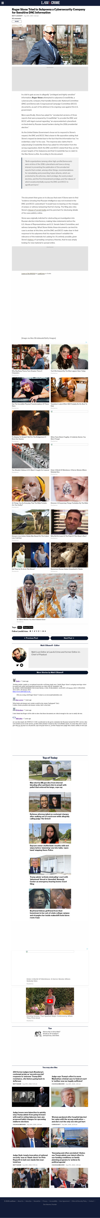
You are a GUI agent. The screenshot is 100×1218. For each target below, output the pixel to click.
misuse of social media (37, 210)
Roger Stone (28, 627)
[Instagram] (37, 631)
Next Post (68, 638)
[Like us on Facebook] (32, 631)
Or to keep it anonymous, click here (51, 1034)
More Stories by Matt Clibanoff (50, 672)
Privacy (45, 1201)
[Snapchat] (43, 631)
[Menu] (2, 3)
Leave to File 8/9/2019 (28, 273)
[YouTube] (30, 631)
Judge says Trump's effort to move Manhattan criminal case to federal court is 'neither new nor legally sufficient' (69, 1078)
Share (17, 21)
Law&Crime (41, 273)
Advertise (28, 1201)
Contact (91, 1201)
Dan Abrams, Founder (50, 1204)
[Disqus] (50, 702)
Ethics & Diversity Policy (79, 1201)
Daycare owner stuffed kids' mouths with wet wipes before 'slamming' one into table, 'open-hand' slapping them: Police (49, 848)
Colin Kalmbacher (58, 1084)
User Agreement (64, 1201)
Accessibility (53, 1201)
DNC (19, 627)
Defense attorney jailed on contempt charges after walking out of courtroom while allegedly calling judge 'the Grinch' (49, 816)
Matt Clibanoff (17, 16)
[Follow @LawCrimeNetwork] (41, 631)
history (31, 240)
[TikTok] (34, 631)
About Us (20, 1201)
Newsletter (37, 1201)
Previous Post (32, 638)
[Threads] (39, 631)
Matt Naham (17, 1084)
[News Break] (45, 631)
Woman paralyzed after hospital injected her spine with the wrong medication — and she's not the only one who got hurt (69, 1119)
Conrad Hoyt (56, 1124)
